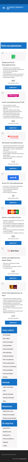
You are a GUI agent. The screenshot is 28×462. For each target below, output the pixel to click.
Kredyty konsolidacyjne (8, 356)
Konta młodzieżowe (7, 352)
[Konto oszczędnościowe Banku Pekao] (13, 251)
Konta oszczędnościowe (8, 359)
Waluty (4, 401)
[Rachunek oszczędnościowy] (13, 136)
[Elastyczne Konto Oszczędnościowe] (13, 56)
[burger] (4, 6)
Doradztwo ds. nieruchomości (9, 366)
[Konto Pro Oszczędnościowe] (13, 177)
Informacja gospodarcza (8, 439)
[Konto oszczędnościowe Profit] (13, 96)
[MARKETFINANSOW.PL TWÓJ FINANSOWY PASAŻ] (8, 8)
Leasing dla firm (6, 428)
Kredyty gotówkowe (7, 345)
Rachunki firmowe (7, 432)
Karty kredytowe (6, 335)
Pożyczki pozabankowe (8, 370)
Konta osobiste (6, 338)
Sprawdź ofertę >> (13, 87)
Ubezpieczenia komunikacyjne (9, 418)
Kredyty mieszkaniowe (8, 342)
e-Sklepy (5, 446)
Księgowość (5, 442)
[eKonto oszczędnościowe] (13, 211)
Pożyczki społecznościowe (8, 363)
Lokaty (4, 391)
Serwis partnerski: (20, 458)
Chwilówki (5, 377)
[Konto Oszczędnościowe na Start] (13, 286)
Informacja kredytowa (8, 373)
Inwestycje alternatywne (8, 398)
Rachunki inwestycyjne (8, 394)
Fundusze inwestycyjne (8, 387)
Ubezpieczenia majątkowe (8, 415)
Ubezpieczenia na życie (8, 411)
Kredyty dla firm (6, 435)
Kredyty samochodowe (8, 349)
